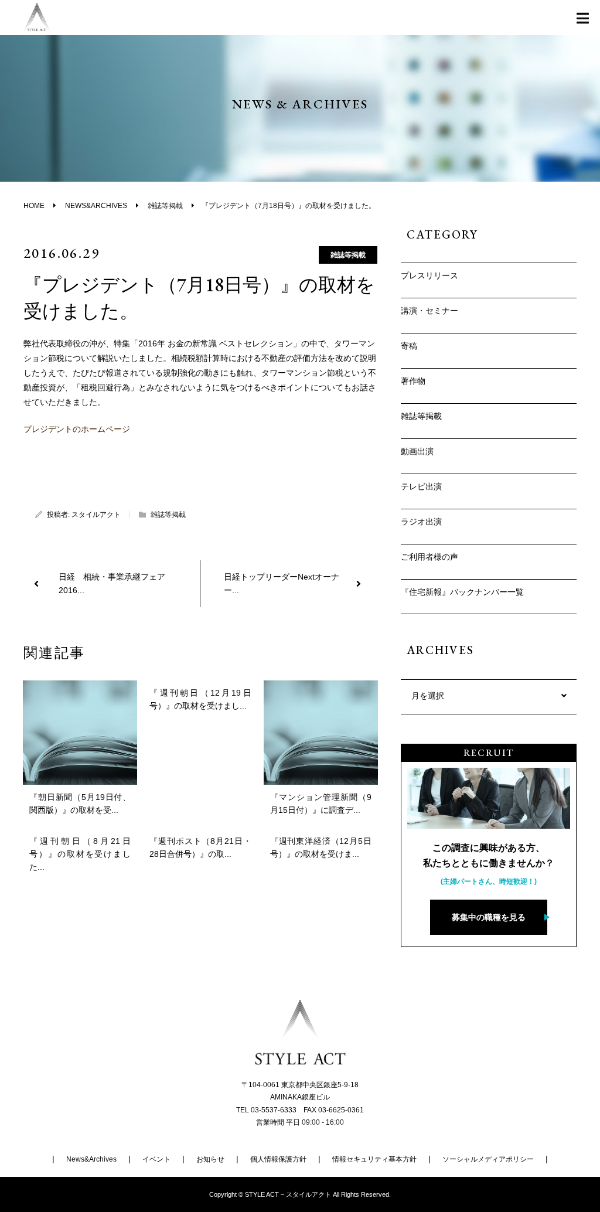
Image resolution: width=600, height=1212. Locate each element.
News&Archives (91, 1159)
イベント (156, 1159)
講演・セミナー (429, 310)
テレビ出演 (421, 486)
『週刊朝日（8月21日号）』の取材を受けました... (80, 854)
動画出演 (417, 451)
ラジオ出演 (421, 521)
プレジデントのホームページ (76, 429)
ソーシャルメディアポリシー (488, 1159)
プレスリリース (429, 275)
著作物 (413, 381)
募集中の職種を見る (489, 917)
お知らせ (210, 1159)
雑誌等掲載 (348, 255)
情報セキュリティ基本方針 (374, 1159)
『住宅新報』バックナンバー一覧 (462, 592)
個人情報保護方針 (278, 1159)
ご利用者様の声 (429, 556)
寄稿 (409, 345)
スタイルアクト (96, 514)
